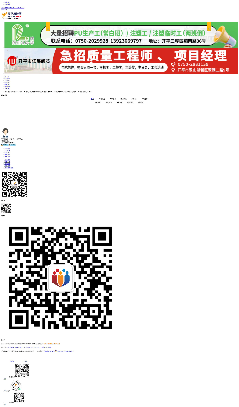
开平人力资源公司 (34, 347)
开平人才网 (18, 347)
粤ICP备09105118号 (49, 351)
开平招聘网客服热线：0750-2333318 (12, 8)
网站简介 (7, 160)
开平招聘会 (42, 347)
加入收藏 (7, 4)
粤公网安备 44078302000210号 (65, 351)
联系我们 (7, 156)
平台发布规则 (8, 168)
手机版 (8, 379)
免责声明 (7, 162)
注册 (5, 10)
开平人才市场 (25, 347)
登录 (2, 10)
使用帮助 (7, 166)
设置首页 (7, 2)
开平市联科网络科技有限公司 (52, 343)
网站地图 (7, 164)
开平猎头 (48, 347)
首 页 (92, 99)
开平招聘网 (11, 347)
